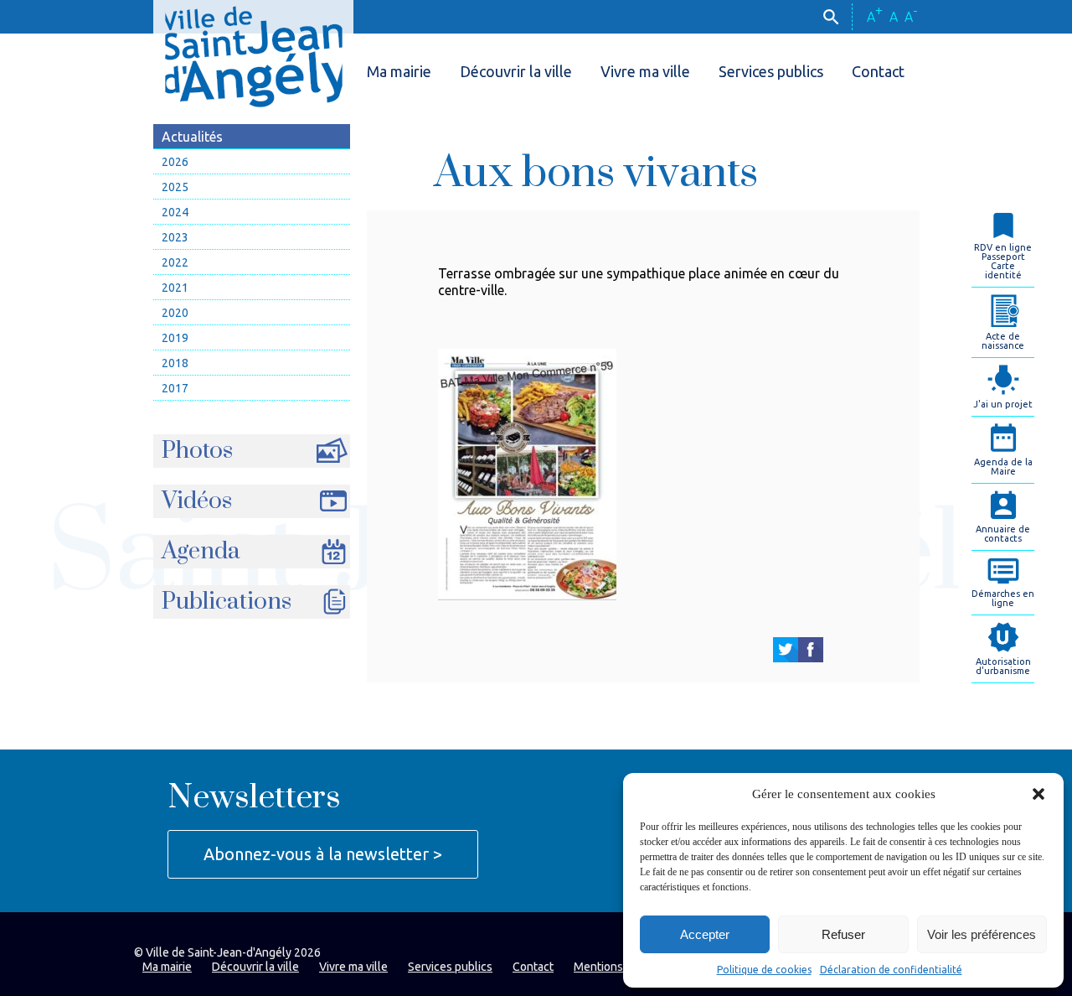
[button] (1038, 794)
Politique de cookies (764, 969)
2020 (175, 313)
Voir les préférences (981, 934)
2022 (175, 262)
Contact (878, 71)
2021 (175, 287)
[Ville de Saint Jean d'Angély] (253, 53)
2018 (175, 363)
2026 (175, 162)
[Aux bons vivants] (785, 649)
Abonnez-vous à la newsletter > (323, 854)
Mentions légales (619, 966)
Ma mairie (399, 71)
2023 (175, 237)
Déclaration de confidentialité (891, 969)
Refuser (843, 934)
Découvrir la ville (516, 71)
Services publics (771, 71)
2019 (175, 338)
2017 (175, 388)
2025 (175, 187)
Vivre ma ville (645, 71)
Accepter (704, 934)
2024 (175, 212)
